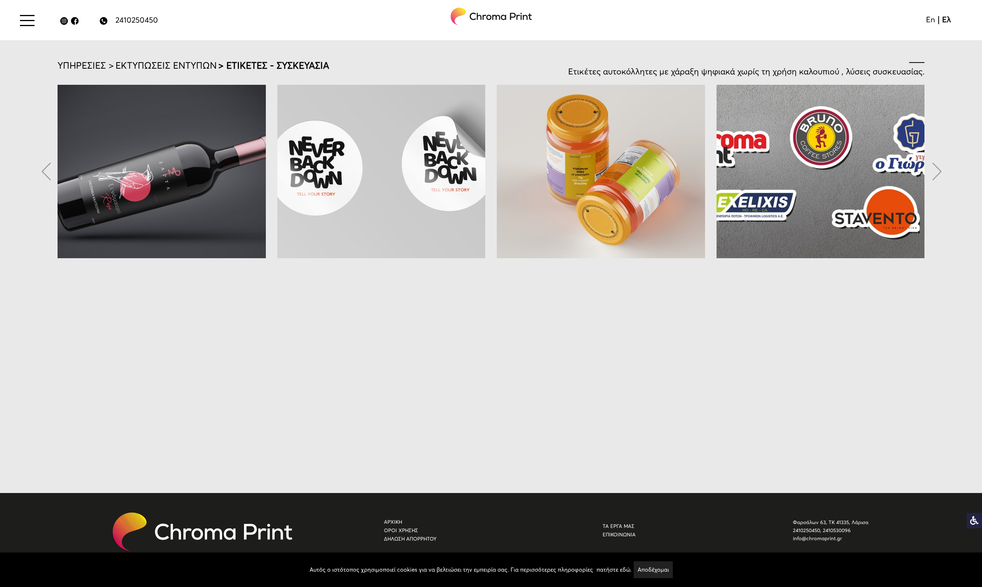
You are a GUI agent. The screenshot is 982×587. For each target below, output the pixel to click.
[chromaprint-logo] (491, 16)
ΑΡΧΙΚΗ (393, 521)
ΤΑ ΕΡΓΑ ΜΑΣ (618, 526)
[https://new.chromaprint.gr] (202, 532)
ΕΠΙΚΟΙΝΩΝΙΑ (619, 534)
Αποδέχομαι (653, 569)
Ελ (946, 20)
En (930, 20)
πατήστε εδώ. (614, 569)
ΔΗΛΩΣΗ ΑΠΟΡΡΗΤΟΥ (410, 538)
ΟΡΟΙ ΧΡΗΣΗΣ (401, 530)
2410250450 (136, 20)
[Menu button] (27, 20)
